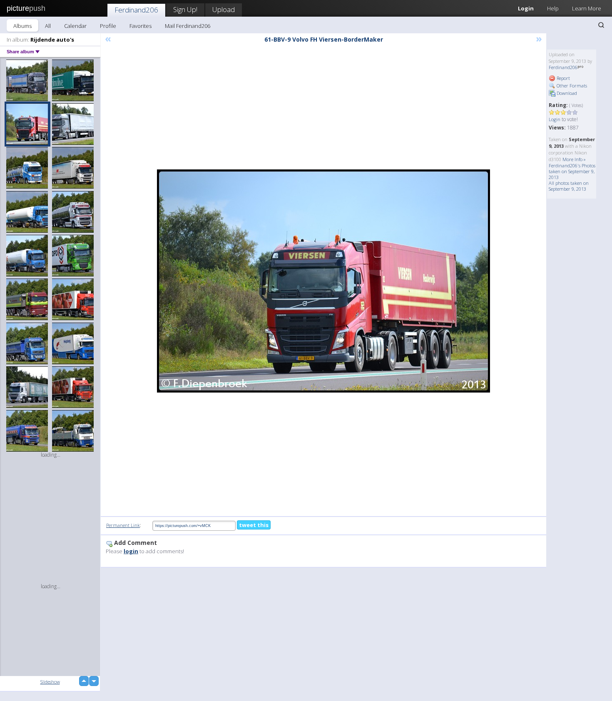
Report (562, 78)
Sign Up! (185, 9)
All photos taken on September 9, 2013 (569, 186)
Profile (108, 26)
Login (526, 8)
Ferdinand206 (136, 10)
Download (566, 93)
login (131, 551)
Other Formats (571, 85)
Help (553, 8)
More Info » (574, 159)
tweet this (254, 525)
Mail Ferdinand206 (187, 26)
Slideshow (50, 682)
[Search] (601, 25)
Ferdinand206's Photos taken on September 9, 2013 (572, 171)
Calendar (75, 26)
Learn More (586, 8)
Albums (22, 26)
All (48, 26)
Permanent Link (123, 525)
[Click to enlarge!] (323, 281)
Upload (223, 9)
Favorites (140, 26)
